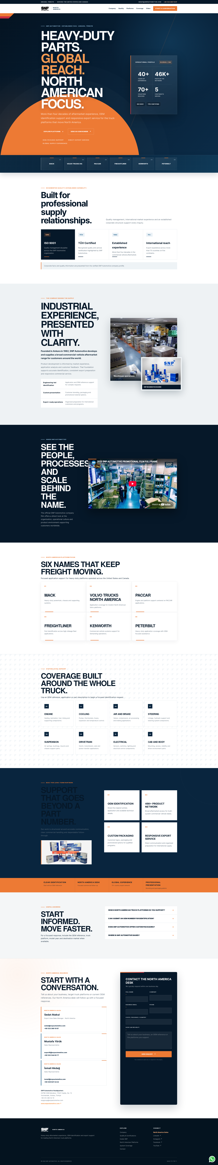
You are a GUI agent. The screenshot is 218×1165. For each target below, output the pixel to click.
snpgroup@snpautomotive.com (52, 1100)
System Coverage (126, 1146)
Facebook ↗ (157, 1142)
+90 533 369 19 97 (170, 2)
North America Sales (160, 1132)
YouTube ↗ (157, 1146)
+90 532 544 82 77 (51, 1055)
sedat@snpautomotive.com (150, 2)
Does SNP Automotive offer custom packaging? (131, 927)
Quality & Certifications (128, 1136)
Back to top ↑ (172, 1161)
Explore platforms (53, 131)
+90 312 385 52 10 (47, 1098)
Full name (129, 993)
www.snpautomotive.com (51, 1103)
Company (112, 8)
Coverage (139, 8)
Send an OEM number (81, 131)
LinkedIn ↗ (157, 1136)
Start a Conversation (165, 8)
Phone (152, 1004)
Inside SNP (124, 1139)
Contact (122, 1149)
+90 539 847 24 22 (51, 1082)
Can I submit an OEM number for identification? (131, 918)
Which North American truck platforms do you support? (136, 910)
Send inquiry (149, 1054)
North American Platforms (129, 1142)
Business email (131, 1006)
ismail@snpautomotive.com (55, 1079)
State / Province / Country (136, 1017)
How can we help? (133, 1029)
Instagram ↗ (157, 1139)
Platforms (130, 8)
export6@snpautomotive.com (55, 1052)
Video (148, 8)
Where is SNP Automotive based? (124, 935)
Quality (121, 8)
